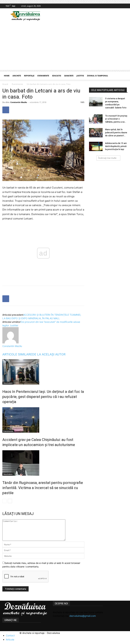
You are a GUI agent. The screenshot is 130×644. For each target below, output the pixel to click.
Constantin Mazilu (18, 102)
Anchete (17, 75)
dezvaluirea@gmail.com (82, 615)
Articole (10, 639)
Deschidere (8, 383)
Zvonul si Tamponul (97, 75)
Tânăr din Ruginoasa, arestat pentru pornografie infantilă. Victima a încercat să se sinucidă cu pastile (42, 488)
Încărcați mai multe (107, 157)
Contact (10, 635)
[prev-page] (4, 501)
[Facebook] (125, 6)
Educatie (56, 75)
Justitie (80, 75)
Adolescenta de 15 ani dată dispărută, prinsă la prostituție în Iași (116, 146)
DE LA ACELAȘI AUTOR (49, 354)
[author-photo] (10, 342)
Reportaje (29, 75)
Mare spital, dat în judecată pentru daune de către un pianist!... (116, 132)
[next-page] (10, 501)
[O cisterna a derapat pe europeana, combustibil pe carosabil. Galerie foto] (96, 101)
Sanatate (68, 75)
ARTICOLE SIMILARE (17, 354)
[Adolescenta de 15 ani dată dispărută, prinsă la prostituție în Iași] (96, 146)
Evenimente (43, 75)
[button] (124, 75)
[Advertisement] (65, 46)
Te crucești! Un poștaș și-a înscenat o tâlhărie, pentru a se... (116, 119)
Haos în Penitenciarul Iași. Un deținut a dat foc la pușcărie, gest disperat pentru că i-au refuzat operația (43, 396)
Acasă (5, 84)
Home (6, 75)
